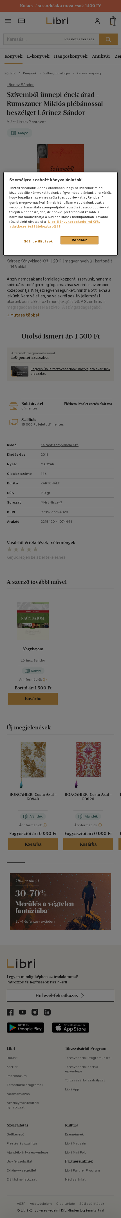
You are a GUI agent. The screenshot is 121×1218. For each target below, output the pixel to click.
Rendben (80, 240)
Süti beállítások (38, 241)
